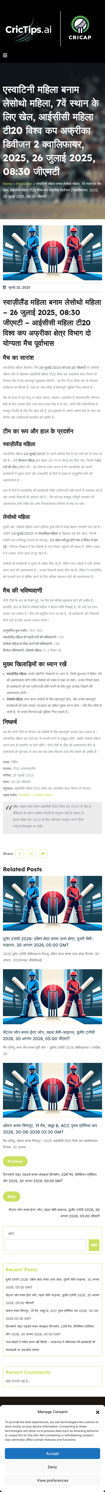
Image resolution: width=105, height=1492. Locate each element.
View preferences (52, 1480)
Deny (52, 1467)
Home (7, 184)
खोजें (11, 1233)
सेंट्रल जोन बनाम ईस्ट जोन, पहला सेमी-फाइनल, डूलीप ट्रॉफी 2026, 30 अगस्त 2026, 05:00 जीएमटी (49, 1035)
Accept (52, 1453)
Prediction (24, 184)
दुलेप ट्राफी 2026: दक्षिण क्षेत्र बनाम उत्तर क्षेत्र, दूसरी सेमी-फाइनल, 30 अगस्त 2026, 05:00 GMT (48, 941)
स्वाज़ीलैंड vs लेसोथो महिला (35, 795)
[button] (97, 1411)
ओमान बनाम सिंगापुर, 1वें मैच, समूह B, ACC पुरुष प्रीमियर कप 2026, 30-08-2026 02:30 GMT (50, 1128)
